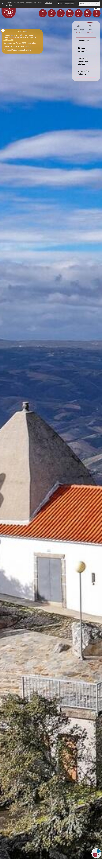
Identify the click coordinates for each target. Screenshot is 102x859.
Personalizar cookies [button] (66, 4)
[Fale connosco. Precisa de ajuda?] (79, 855)
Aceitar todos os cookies (89, 4)
